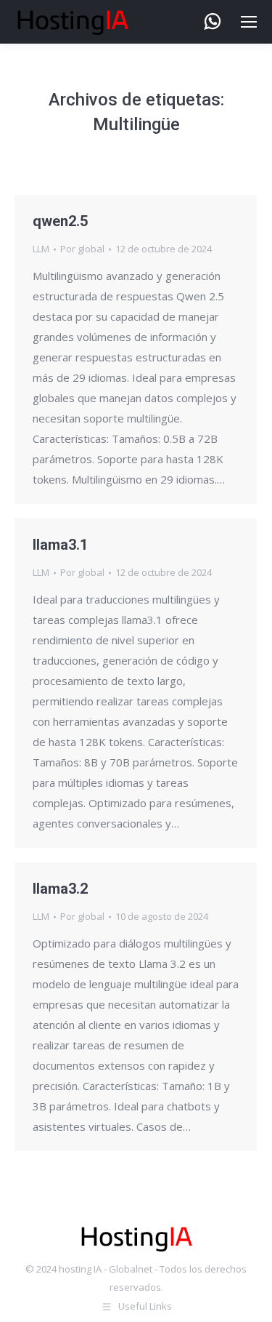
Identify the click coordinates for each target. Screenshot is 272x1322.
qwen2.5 (60, 221)
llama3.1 (60, 544)
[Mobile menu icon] (248, 22)
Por (82, 248)
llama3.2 (60, 888)
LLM (41, 248)
